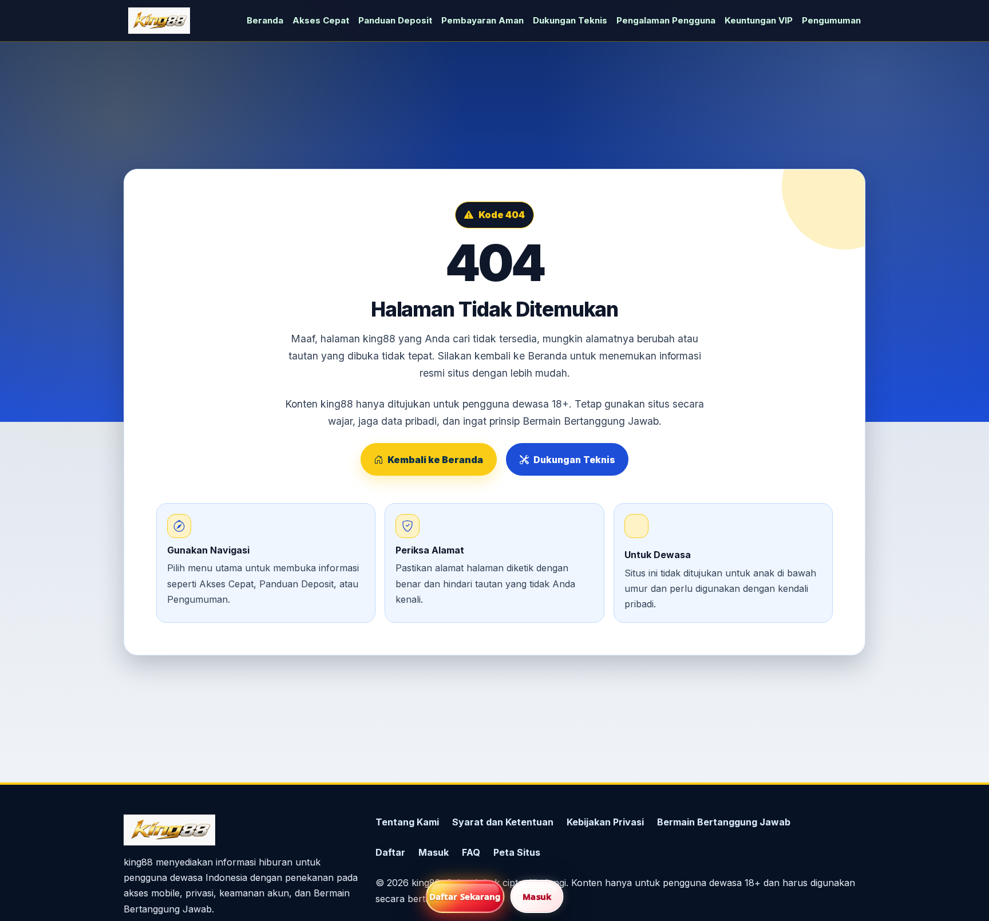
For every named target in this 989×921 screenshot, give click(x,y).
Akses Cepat (320, 20)
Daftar (390, 852)
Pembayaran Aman (482, 20)
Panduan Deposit (395, 20)
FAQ (471, 852)
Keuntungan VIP (759, 20)
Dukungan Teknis (570, 20)
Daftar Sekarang (465, 896)
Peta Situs (516, 852)
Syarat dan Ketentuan (502, 822)
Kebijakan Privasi (605, 822)
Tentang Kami (407, 822)
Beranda (265, 20)
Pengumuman (831, 20)
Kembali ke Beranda (435, 459)
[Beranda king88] (159, 21)
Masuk (433, 852)
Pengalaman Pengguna (665, 20)
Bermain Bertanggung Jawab (723, 822)
